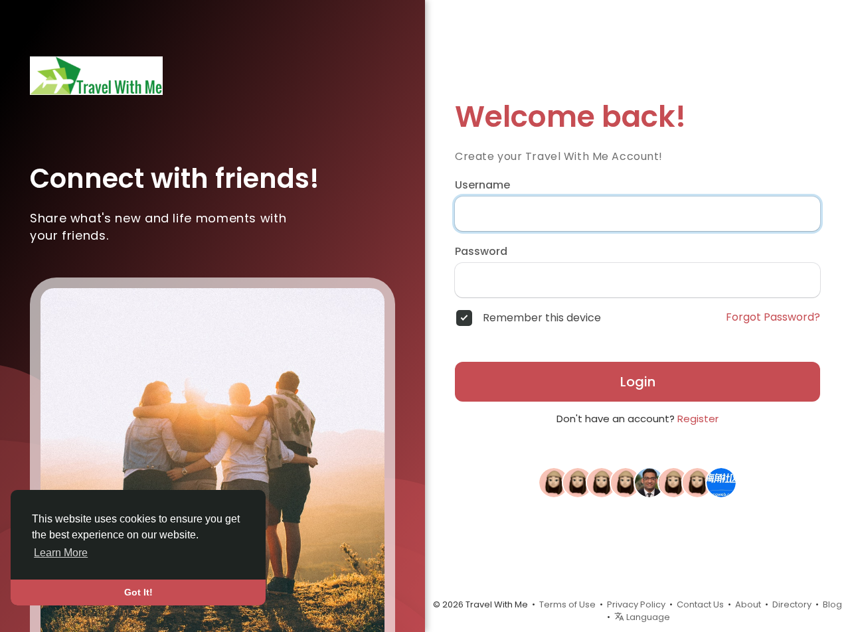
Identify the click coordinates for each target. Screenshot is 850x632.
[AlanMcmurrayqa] (697, 482)
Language (647, 617)
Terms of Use (567, 604)
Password (481, 251)
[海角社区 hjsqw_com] (721, 482)
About (748, 604)
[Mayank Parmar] (649, 482)
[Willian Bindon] (553, 482)
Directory (791, 604)
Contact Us (700, 604)
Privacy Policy (636, 604)
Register (698, 419)
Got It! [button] (138, 592)
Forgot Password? (773, 317)
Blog (832, 604)
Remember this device (542, 318)
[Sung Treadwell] (625, 482)
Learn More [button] (61, 552)
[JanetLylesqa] (673, 482)
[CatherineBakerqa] (601, 482)
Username (482, 185)
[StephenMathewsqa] (577, 482)
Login (637, 381)
